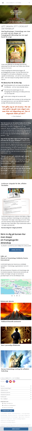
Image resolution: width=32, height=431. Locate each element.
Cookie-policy (18, 426)
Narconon (27, 417)
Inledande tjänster (5, 392)
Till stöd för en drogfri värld (6, 418)
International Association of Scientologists (9, 417)
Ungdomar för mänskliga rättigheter (8, 420)
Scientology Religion (26, 413)
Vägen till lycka (21, 417)
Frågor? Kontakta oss (8, 403)
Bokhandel (3, 396)
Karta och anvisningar (8, 407)
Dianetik (9, 413)
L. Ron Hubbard (4, 413)
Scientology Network (16, 413)
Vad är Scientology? (6, 388)
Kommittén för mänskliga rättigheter (8, 422)
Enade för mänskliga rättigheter (19, 418)
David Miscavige (4, 415)
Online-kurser (4, 390)
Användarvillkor (25, 426)
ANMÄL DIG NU (15, 250)
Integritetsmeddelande (10, 426)
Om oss (3, 386)
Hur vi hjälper (4, 399)
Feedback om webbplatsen (9, 405)
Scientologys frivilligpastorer (24, 415)
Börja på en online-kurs (12, 415)
